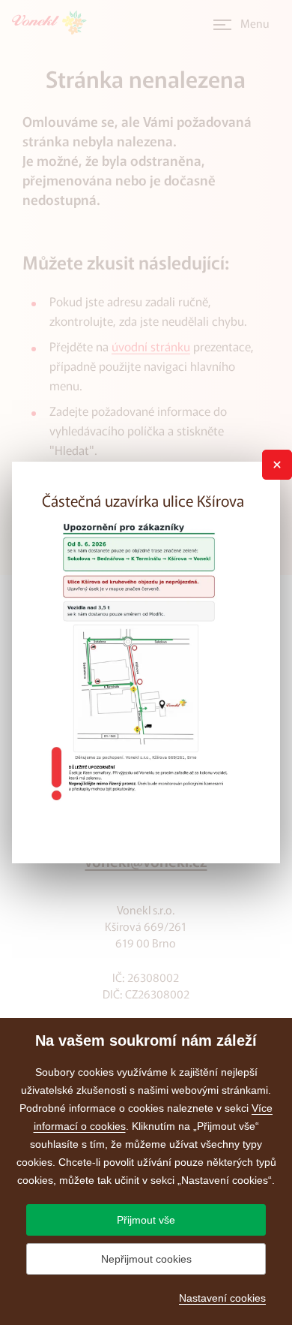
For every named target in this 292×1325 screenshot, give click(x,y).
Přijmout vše (146, 1220)
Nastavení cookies (222, 1298)
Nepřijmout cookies (146, 1259)
